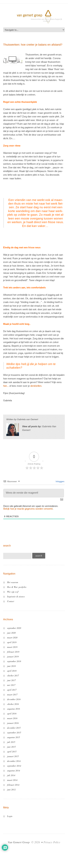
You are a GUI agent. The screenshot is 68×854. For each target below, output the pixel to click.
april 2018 (11, 670)
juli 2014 (11, 775)
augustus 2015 (13, 737)
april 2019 (11, 642)
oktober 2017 (13, 675)
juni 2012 (11, 789)
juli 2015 (11, 741)
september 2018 (14, 661)
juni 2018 (11, 665)
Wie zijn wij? (13, 591)
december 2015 (14, 727)
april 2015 (11, 751)
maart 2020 (12, 637)
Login (9, 816)
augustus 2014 (13, 770)
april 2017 (11, 689)
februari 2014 (13, 784)
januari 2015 (13, 756)
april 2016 (11, 713)
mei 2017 (11, 684)
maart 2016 (12, 718)
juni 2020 (11, 632)
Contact (10, 601)
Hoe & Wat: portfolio (16, 586)
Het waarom (12, 582)
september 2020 (14, 627)
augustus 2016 (13, 708)
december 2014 (14, 760)
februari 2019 (13, 651)
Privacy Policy (51, 842)
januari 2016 (13, 722)
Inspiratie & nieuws (16, 596)
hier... (6, 385)
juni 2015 (11, 746)
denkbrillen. (36, 385)
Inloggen (59, 481)
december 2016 (14, 699)
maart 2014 (12, 779)
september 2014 (14, 765)
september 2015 (14, 732)
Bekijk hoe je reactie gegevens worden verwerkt (28, 508)
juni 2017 (11, 680)
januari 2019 (13, 656)
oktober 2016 (13, 703)
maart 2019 (12, 646)
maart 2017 (12, 694)
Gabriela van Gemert (27, 419)
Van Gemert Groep (19, 842)
